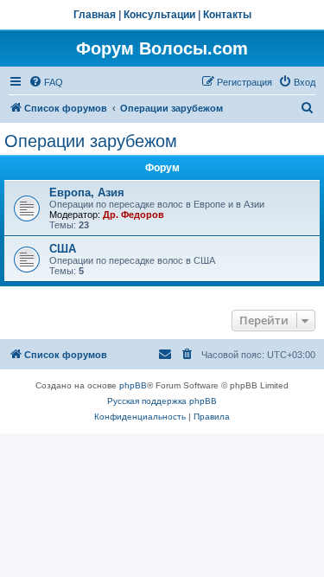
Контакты (227, 15)
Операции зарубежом (90, 141)
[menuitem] (46, 82)
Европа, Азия (86, 192)
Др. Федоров (133, 214)
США (62, 248)
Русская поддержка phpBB (162, 401)
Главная (94, 15)
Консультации (159, 15)
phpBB (133, 385)
